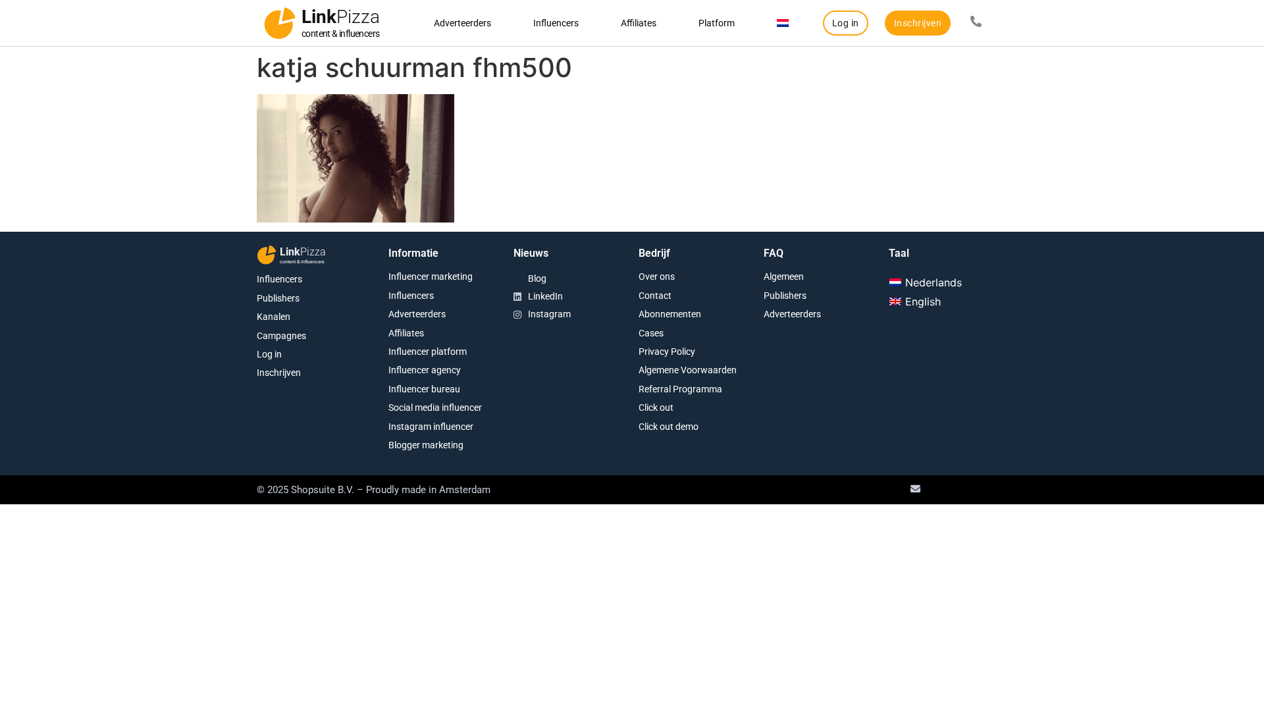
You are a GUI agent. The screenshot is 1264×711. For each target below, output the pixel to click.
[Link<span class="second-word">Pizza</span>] (279, 23)
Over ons (657, 276)
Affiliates (638, 23)
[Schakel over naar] (783, 23)
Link (341, 17)
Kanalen (273, 316)
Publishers (278, 298)
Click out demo (668, 426)
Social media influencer (435, 407)
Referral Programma (680, 389)
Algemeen (784, 276)
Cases (651, 333)
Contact (655, 295)
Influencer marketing (430, 276)
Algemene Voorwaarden (688, 370)
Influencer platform (427, 351)
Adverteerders (462, 23)
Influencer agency (424, 370)
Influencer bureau (424, 389)
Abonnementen (670, 314)
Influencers (556, 23)
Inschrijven (279, 372)
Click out (656, 407)
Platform (716, 23)
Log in (269, 354)
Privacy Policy (667, 351)
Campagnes (281, 335)
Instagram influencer (430, 426)
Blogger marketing (425, 445)
